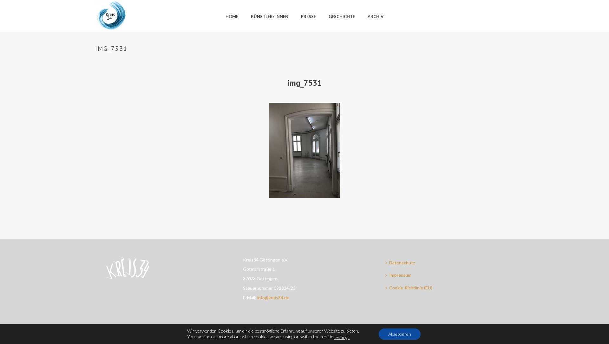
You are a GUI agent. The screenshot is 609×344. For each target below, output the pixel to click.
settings (342, 337)
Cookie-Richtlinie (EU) (410, 287)
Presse (308, 16)
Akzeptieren (399, 334)
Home (232, 16)
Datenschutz (402, 262)
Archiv (375, 16)
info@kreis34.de (273, 297)
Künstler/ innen (269, 16)
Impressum (400, 275)
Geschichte (342, 16)
